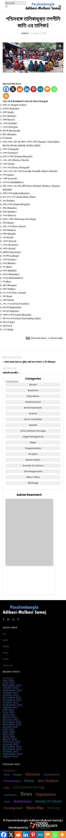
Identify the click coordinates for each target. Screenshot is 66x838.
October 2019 (10, 751)
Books (33, 384)
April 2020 (9, 736)
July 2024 (8, 680)
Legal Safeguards (33, 436)
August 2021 (10, 707)
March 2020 (10, 739)
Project (33, 453)
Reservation (33, 459)
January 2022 (11, 695)
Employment (33, 401)
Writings (33, 482)
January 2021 (11, 719)
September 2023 (12, 690)
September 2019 (12, 754)
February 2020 (11, 741)
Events (33, 413)
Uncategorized (33, 471)
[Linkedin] (27, 89)
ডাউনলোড (6, 646)
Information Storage (33, 430)
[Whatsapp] (54, 89)
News (33, 442)
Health (33, 425)
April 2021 (9, 714)
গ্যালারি (5, 640)
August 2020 (10, 727)
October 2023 (10, 687)
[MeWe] (40, 89)
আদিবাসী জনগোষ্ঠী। (10, 372)
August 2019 (10, 756)
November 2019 (12, 749)
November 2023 (12, 685)
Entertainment (33, 407)
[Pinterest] (33, 89)
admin (25, 33)
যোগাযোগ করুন (8, 665)
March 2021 (10, 717)
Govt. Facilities (33, 419)
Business (33, 390)
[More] (6, 96)
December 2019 (12, 746)
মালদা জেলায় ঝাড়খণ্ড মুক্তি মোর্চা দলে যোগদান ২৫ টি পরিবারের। (30, 362)
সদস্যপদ (5, 652)
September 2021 (12, 705)
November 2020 (12, 724)
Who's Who (33, 477)
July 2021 (8, 709)
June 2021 (9, 712)
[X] (13, 89)
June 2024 (9, 682)
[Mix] (47, 89)
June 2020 (9, 732)
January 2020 (11, 744)
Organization (33, 448)
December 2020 (12, 722)
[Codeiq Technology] (43, 828)
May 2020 (8, 734)
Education (33, 396)
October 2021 (10, 702)
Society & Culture (33, 465)
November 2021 (12, 700)
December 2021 (12, 697)
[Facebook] (6, 89)
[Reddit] (20, 89)
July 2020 (8, 729)
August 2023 (10, 692)
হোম (4, 633)
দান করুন (6, 659)
